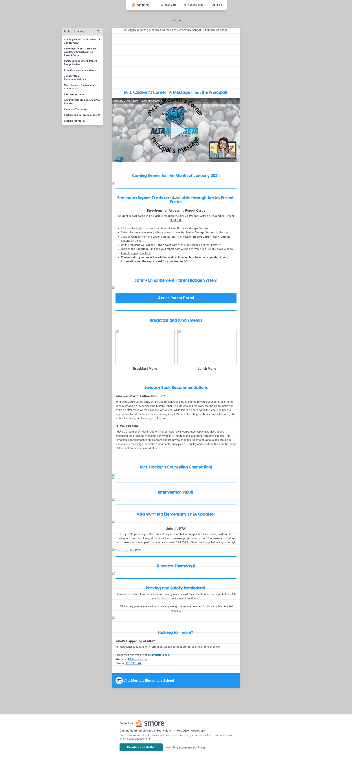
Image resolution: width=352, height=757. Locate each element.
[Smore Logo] (140, 5)
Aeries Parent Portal (176, 298)
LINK (139, 228)
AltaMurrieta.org (158, 655)
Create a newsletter (141, 747)
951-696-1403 (133, 663)
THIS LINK (188, 542)
